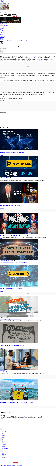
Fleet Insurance (2, 29)
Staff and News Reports (8, 260)
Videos (3, 443)
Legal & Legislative (2, 33)
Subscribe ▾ (2, 2)
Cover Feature (3, 0)
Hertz (30, 57)
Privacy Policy (2, 465)
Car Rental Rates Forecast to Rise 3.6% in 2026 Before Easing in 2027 (14, 262)
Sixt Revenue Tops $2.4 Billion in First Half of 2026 (10, 178)
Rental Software (2, 37)
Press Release (28, 40)
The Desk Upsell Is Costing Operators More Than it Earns (11, 371)
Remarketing (8, 0)
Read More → (2, 155)
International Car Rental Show (5, 448)
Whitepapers (3, 446)
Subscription (4, 40)
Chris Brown (7, 203)
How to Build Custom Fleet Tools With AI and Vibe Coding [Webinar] (14, 235)
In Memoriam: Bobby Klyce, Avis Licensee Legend (10, 205)
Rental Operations (2, 36)
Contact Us (16, 40)
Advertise (11, 40)
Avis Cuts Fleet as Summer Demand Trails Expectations (11, 288)
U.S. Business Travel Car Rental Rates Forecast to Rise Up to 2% (13, 152)
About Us (13, 40)
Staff (6, 177)
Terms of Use (5, 465)
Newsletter (1, 40)
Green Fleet (1, 30)
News (2, 441)
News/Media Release (8, 400)
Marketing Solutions (23, 40)
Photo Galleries (4, 444)
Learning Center (2, 31)
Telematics (1, 38)
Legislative (3, 447)
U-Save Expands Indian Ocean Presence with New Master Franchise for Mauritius (16, 402)
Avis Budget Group (34, 57)
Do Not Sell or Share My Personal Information (16, 465)
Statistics (3, 445)
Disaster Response (4, 431)
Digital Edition (5, 12)
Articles (3, 442)
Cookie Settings (19, 40)
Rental (6, 0)
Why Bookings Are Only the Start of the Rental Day (10, 319)
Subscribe (1, 12)
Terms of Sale (8, 465)
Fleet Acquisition (2, 27)
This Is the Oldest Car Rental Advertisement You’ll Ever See (12, 345)
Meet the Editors (8, 40)
